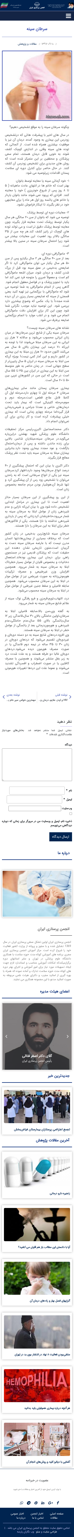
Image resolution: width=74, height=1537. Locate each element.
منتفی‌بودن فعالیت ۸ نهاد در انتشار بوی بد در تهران (42, 1354)
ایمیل (68, 799)
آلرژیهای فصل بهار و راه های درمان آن (50, 1301)
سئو (38, 1532)
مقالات (53, 1518)
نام (69, 791)
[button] (68, 1037)
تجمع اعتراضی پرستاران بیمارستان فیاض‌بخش (42, 1129)
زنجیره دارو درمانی (60, 1193)
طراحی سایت (50, 1532)
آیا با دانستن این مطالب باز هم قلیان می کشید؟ (44, 1247)
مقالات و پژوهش (27, 44)
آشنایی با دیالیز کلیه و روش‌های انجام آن (48, 1462)
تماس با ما (38, 1518)
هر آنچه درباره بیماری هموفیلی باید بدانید (47, 1408)
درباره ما (21, 1518)
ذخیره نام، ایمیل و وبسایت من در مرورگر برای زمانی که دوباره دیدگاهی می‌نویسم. (37, 823)
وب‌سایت (67, 808)
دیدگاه (68, 745)
